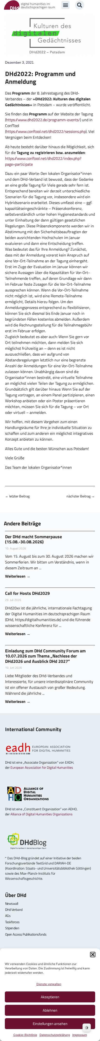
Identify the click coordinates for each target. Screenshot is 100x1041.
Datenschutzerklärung (55, 1035)
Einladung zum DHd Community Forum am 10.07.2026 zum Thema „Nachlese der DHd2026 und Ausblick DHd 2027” (45, 656)
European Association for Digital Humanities (41, 767)
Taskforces (12, 921)
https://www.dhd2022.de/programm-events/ (43, 120)
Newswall (11, 903)
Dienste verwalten (48, 984)
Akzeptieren (50, 997)
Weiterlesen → (17, 576)
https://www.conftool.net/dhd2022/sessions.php (46, 131)
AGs (8, 915)
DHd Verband (14, 909)
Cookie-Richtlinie (25, 1035)
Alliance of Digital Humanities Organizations (41, 814)
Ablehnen (50, 1010)
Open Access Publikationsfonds (26, 934)
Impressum (79, 1035)
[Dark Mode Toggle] (87, 1028)
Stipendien (12, 927)
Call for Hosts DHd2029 (27, 593)
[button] (92, 954)
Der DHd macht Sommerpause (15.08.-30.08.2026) (33, 539)
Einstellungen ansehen (50, 1023)
